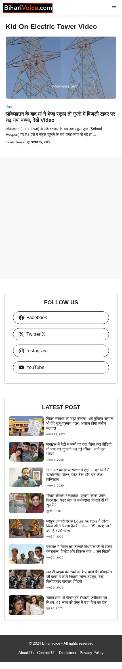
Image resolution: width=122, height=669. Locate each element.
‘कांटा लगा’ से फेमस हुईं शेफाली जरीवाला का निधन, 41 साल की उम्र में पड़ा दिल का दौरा (76, 600)
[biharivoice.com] (27, 8)
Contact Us (46, 653)
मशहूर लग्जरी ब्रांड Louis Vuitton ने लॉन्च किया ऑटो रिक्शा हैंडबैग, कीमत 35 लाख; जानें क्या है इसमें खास (78, 526)
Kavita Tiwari (15, 142)
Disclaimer (67, 653)
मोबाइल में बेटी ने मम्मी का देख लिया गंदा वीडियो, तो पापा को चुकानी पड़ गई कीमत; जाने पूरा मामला (79, 449)
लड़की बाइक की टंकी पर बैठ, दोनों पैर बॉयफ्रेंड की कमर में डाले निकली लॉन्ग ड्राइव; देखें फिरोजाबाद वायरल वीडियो (79, 577)
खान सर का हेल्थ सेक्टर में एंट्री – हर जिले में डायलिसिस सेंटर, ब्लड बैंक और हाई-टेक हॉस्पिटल (77, 475)
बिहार (9, 107)
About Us (26, 653)
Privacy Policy (92, 653)
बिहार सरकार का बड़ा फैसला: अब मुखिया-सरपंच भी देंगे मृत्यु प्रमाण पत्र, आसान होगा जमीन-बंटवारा (79, 423)
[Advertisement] (61, 218)
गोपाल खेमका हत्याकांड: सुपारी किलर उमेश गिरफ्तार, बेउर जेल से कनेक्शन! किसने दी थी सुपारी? (77, 500)
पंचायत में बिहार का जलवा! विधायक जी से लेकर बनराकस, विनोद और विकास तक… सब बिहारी (79, 549)
